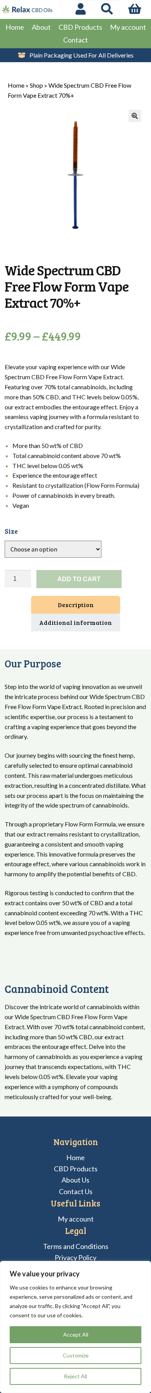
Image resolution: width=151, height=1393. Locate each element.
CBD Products (80, 27)
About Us (75, 1180)
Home (14, 27)
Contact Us (76, 1191)
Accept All (75, 1334)
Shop (36, 85)
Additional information (75, 622)
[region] (75, 1327)
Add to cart (79, 579)
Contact (75, 40)
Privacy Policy (75, 1257)
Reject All (75, 1376)
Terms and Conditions (75, 1246)
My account (128, 27)
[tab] (75, 605)
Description (76, 605)
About (41, 27)
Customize (76, 1355)
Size (11, 531)
